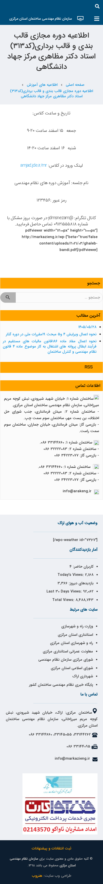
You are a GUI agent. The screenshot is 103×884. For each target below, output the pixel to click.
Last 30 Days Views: (64, 591)
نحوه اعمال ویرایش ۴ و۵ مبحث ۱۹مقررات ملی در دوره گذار (51, 334)
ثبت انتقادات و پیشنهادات (51, 848)
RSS (89, 367)
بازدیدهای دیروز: (81, 583)
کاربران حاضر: (83, 567)
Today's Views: (71, 575)
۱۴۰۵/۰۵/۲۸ (87, 327)
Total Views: (64, 600)
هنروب (37, 876)
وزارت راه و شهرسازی (76, 626)
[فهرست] (96, 18)
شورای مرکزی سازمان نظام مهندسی (65, 660)
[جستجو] (97, 6)
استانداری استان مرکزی (75, 635)
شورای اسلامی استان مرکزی (72, 668)
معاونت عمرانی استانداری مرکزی (68, 651)
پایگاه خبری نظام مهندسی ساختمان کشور (61, 685)
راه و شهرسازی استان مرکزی (71, 643)
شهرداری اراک (82, 676)
